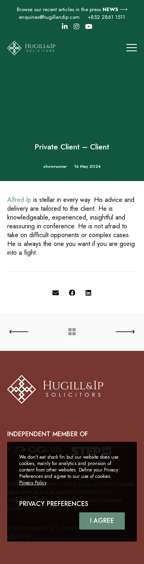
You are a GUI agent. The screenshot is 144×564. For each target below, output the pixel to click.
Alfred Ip (19, 199)
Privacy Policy (32, 482)
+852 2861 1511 (106, 17)
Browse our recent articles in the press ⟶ (72, 9)
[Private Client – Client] (56, 293)
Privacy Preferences (53, 503)
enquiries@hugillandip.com (49, 17)
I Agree (102, 520)
